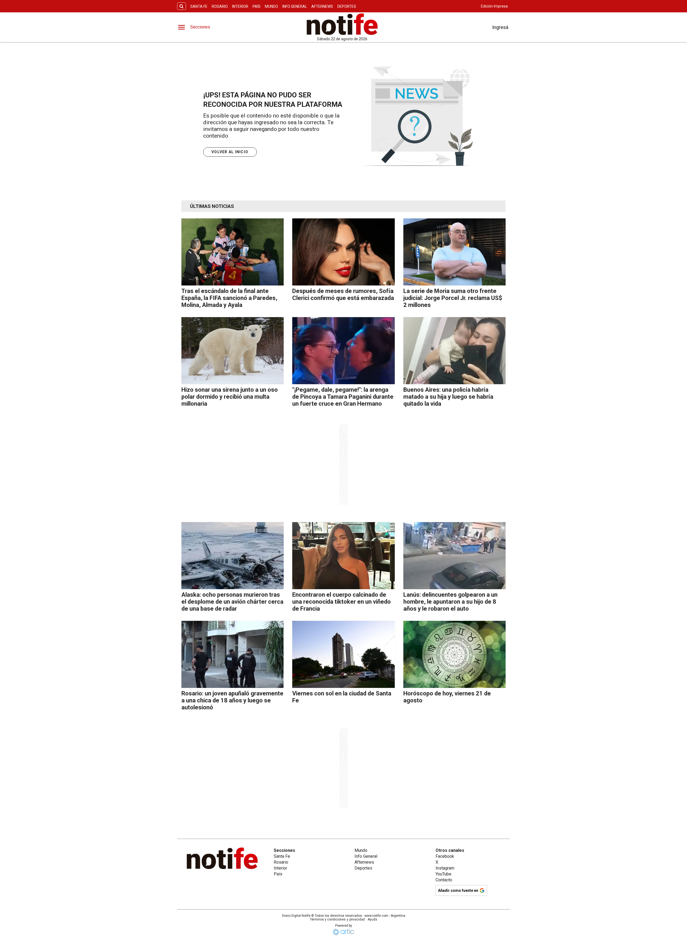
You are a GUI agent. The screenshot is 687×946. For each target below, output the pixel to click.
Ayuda (372, 919)
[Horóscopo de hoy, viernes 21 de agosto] (454, 654)
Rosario (220, 6)
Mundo (271, 6)
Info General (294, 6)
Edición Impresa (494, 6)
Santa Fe (198, 6)
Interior (240, 6)
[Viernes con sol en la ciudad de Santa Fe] (343, 654)
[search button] (181, 6)
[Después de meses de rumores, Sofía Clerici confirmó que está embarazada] (343, 251)
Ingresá (500, 27)
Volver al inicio (229, 152)
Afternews (322, 6)
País (257, 6)
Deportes (346, 6)
